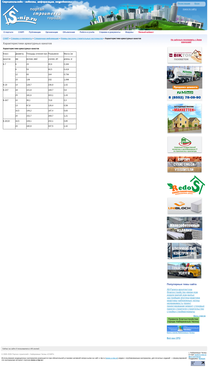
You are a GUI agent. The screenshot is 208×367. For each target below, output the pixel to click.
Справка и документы (109, 32)
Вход (197, 3)
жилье (190, 295)
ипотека (185, 297)
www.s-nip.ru (111, 358)
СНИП (21, 32)
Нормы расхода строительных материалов (82, 38)
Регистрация (184, 3)
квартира (195, 297)
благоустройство (176, 292)
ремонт (189, 306)
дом (195, 292)
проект (187, 303)
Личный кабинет (146, 32)
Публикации (35, 32)
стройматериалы (185, 311)
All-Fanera (172, 289)
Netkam (202, 359)
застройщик (173, 297)
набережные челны (189, 300)
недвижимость (175, 303)
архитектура (185, 289)
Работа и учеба (87, 32)
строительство (195, 308)
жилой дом (181, 295)
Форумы (129, 32)
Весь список (200, 316)
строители (181, 308)
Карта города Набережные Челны (181, 333)
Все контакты (195, 357)
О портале (8, 32)
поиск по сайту (189, 9)
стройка (171, 311)
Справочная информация (46, 38)
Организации (52, 32)
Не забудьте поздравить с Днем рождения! (186, 41)
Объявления (69, 32)
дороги (170, 295)
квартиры (172, 300)
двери (189, 292)
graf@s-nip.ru (200, 355)
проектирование (176, 306)
